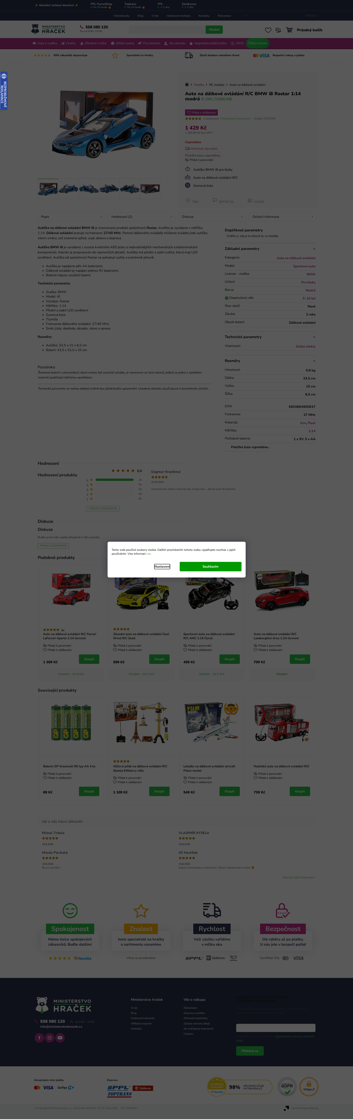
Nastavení (162, 566)
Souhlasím (210, 566)
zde (148, 554)
